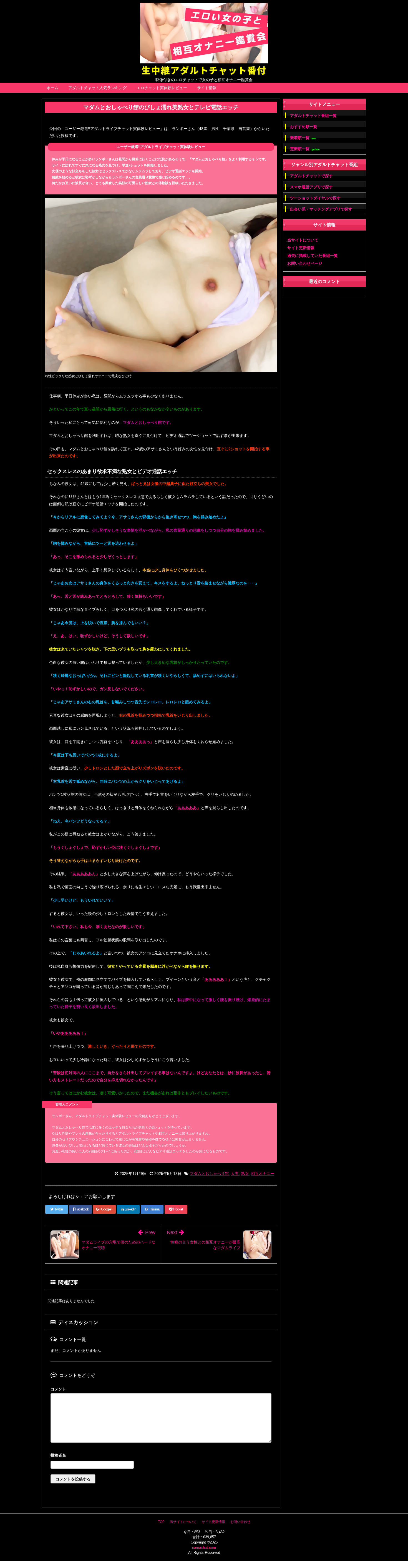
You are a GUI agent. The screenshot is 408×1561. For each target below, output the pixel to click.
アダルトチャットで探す (311, 176)
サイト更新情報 (300, 248)
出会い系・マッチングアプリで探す (321, 209)
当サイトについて (302, 240)
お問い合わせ (240, 1522)
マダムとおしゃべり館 (209, 1173)
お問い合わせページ (304, 263)
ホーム (52, 88)
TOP (161, 1522)
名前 (161, 1455)
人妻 (235, 1173)
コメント (58, 1389)
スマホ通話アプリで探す (311, 187)
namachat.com (204, 1547)
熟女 (245, 1173)
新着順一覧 (303, 138)
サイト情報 (206, 88)
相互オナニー (262, 1173)
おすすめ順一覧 (303, 127)
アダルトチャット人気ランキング (97, 88)
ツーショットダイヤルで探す (315, 198)
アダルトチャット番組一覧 (313, 115)
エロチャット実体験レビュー (162, 88)
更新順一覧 (305, 149)
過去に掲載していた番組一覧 (312, 255)
